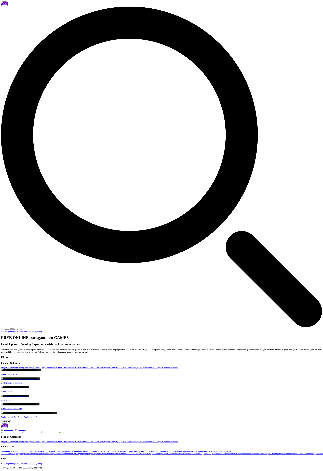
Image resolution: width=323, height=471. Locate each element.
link (37, 451)
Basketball (167, 368)
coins (252, 454)
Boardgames (23, 368)
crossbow (282, 454)
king (83, 451)
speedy (152, 451)
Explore (9, 331)
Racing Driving (115, 368)
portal (227, 454)
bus (91, 451)
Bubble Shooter (92, 368)
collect (107, 451)
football (47, 454)
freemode (190, 454)
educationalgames (160, 454)
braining (108, 454)
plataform (62, 454)
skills (223, 454)
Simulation (142, 368)
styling (121, 451)
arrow (87, 451)
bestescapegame (196, 451)
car (115, 451)
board (72, 451)
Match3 (55, 368)
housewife (297, 454)
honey (218, 454)
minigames (54, 454)
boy (64, 451)
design (50, 451)
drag (22, 451)
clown (247, 454)
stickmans (122, 454)
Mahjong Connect (45, 368)
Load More (6, 422)
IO (17, 368)
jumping (87, 454)
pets (112, 454)
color (112, 451)
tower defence (208, 451)
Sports (101, 368)
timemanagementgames (310, 454)
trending (169, 451)
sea (59, 451)
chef (25, 451)
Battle (73, 368)
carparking (222, 451)
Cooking (156, 368)
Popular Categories (19, 331)
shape (11, 451)
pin (94, 451)
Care (123, 368)
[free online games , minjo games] (16, 5)
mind (82, 454)
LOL (137, 451)
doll (76, 451)
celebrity (76, 454)
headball (241, 454)
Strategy (135, 368)
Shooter (150, 368)
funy (174, 451)
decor (55, 451)
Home (3, 331)
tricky (150, 454)
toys (216, 451)
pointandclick (144, 451)
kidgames (204, 454)
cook (34, 451)
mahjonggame (17, 454)
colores (41, 454)
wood (7, 451)
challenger (265, 454)
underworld (176, 454)
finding (35, 454)
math (68, 451)
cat (118, 451)
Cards (35, 368)
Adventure (66, 368)
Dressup (174, 368)
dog (61, 451)
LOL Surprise (129, 451)
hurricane (257, 454)
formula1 (144, 454)
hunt (15, 451)
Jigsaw (30, 368)
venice (169, 454)
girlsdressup (28, 454)
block (100, 451)
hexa (3, 451)
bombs (158, 451)
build (80, 451)
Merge (3, 368)
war (103, 451)
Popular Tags (32, 331)
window (129, 454)
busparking (274, 454)
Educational (11, 368)
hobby (210, 454)
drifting (94, 454)
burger (29, 451)
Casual (78, 368)
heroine (184, 454)
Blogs (40, 331)
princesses (101, 454)
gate (214, 454)
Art (161, 368)
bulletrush (137, 454)
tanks (116, 454)
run (18, 451)
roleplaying (43, 451)
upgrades (69, 454)
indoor (163, 451)
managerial (233, 454)
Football (128, 368)
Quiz (60, 368)
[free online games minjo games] (16, 427)
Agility (106, 368)
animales (289, 454)
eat (96, 451)
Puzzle (83, 368)
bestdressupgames (183, 451)
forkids (197, 454)
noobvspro (8, 454)
